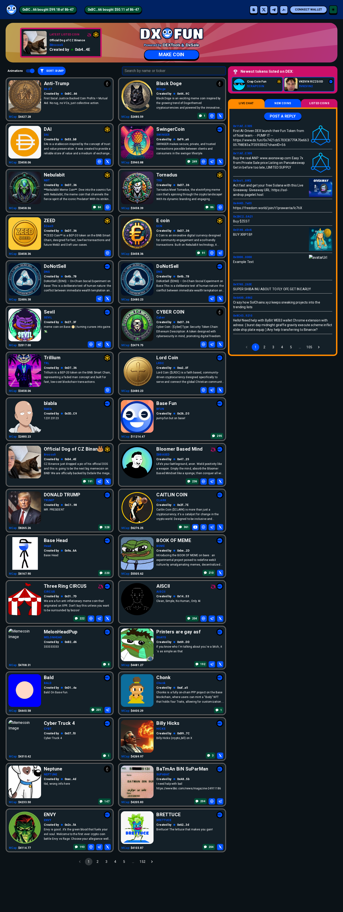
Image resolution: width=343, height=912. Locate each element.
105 (309, 347)
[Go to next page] (152, 861)
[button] (48, 9)
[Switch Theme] (333, 9)
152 (142, 862)
